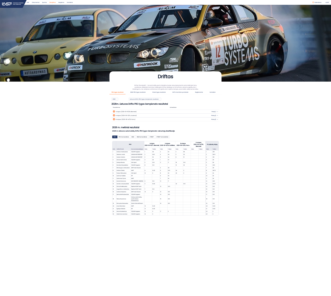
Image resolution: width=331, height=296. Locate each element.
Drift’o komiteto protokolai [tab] (180, 92)
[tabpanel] (165, 158)
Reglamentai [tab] (199, 92)
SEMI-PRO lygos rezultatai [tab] (138, 92)
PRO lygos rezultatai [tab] (117, 92)
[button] (165, 111)
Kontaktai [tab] (212, 92)
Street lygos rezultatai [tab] (159, 92)
